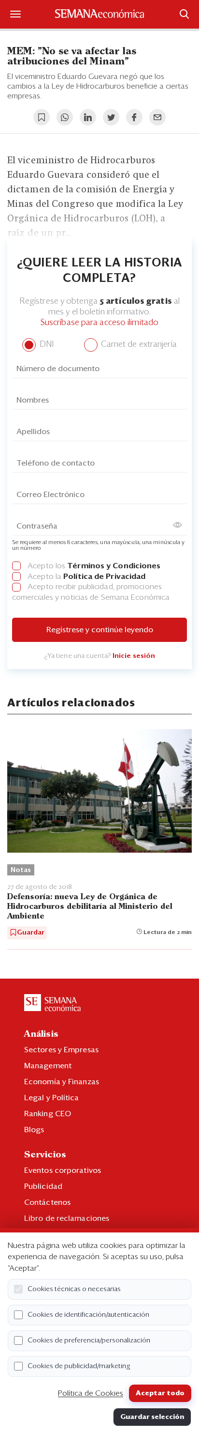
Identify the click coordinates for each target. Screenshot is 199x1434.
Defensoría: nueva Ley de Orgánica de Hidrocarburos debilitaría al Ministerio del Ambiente (89, 906)
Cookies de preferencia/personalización (89, 1340)
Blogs (34, 1130)
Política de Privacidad (104, 576)
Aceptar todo (160, 1393)
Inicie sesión (134, 656)
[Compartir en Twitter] (111, 117)
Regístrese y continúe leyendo (99, 630)
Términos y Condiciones (113, 566)
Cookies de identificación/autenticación (88, 1314)
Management (47, 1066)
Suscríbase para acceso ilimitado (99, 323)
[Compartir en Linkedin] (88, 117)
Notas (21, 870)
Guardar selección (152, 1417)
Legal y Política (51, 1098)
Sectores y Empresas (61, 1050)
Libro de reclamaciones (66, 1218)
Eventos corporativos (62, 1170)
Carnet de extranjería (138, 345)
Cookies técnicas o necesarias (74, 1289)
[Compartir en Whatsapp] (65, 117)
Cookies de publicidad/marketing (79, 1366)
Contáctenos (47, 1202)
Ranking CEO (47, 1114)
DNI (45, 345)
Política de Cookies (90, 1393)
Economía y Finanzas (61, 1082)
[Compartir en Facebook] (134, 117)
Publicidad (43, 1186)
